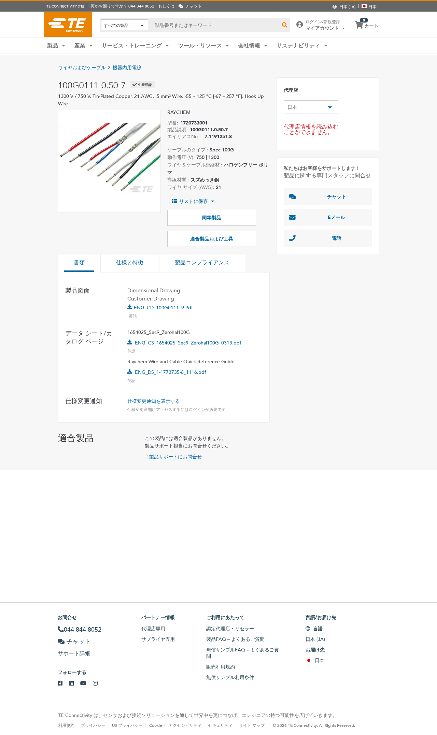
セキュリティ (220, 725)
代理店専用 (153, 629)
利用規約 (66, 725)
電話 (336, 238)
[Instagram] (98, 683)
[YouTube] (86, 683)
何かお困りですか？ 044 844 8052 (122, 6)
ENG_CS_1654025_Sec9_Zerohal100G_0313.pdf (188, 343)
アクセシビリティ (185, 725)
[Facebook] (63, 683)
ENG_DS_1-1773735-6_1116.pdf (170, 372)
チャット (336, 196)
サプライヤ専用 (158, 639)
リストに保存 (193, 201)
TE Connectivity (68, 24)
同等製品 (211, 218)
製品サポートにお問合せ (175, 457)
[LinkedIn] (74, 683)
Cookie (155, 725)
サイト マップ (252, 725)
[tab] (79, 263)
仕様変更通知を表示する (153, 401)
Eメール (336, 217)
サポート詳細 (74, 653)
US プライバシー (127, 725)
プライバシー (93, 725)
